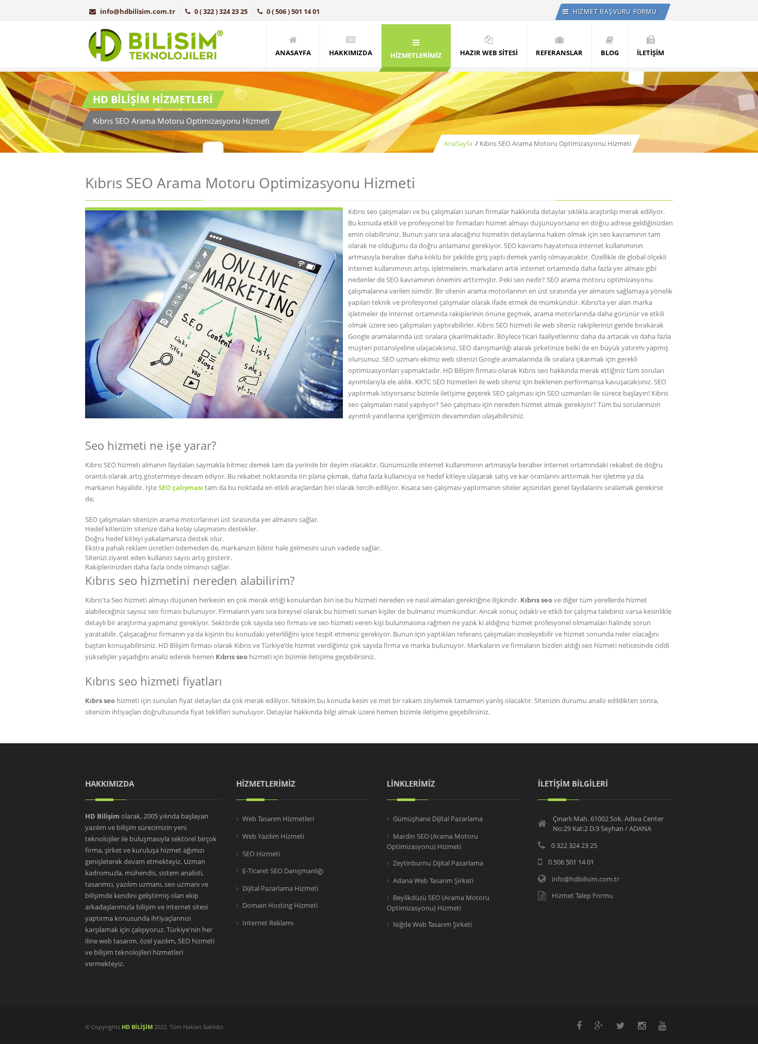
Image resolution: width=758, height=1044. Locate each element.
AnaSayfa (458, 143)
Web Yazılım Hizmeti (273, 836)
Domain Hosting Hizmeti (280, 905)
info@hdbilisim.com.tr (137, 11)
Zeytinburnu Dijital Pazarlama (438, 863)
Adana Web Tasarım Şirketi (433, 880)
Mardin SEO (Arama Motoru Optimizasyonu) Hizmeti (432, 841)
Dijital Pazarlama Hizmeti (280, 888)
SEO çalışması (180, 487)
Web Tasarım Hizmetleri (278, 818)
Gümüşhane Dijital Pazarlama (438, 818)
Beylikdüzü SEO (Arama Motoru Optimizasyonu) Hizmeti (438, 902)
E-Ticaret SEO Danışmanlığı (282, 870)
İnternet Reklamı (267, 922)
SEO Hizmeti (261, 853)
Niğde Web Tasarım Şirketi (432, 924)
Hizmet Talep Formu (582, 895)
